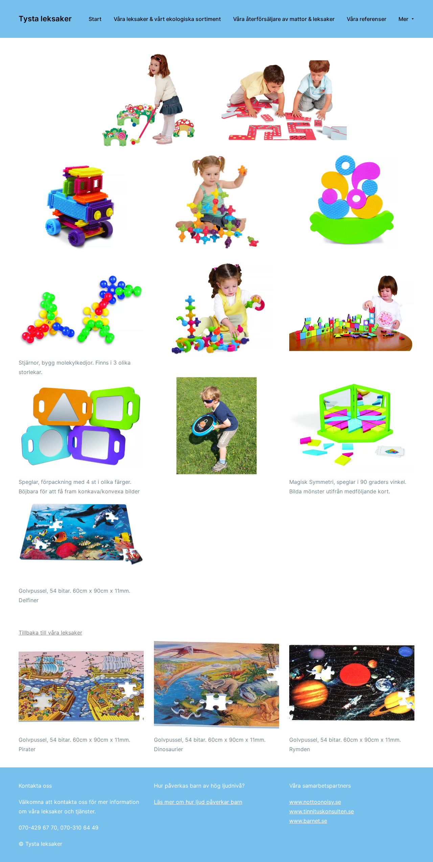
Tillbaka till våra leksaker (50, 632)
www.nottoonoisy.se (315, 801)
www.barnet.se (308, 820)
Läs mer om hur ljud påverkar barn (198, 801)
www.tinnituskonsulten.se (321, 811)
